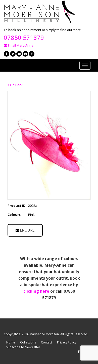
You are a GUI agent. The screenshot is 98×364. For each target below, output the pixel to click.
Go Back (16, 85)
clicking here (36, 291)
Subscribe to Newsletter (23, 347)
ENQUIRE (27, 230)
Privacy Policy (66, 342)
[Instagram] (31, 54)
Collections (28, 342)
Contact (46, 342)
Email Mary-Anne (20, 45)
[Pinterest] (25, 54)
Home (10, 342)
